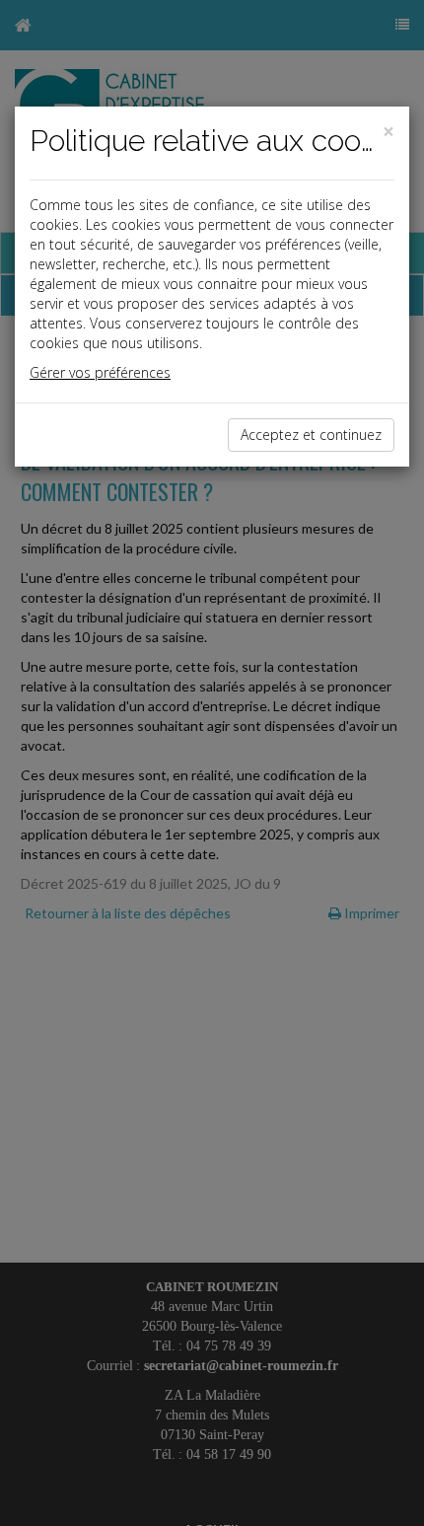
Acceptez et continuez (311, 434)
